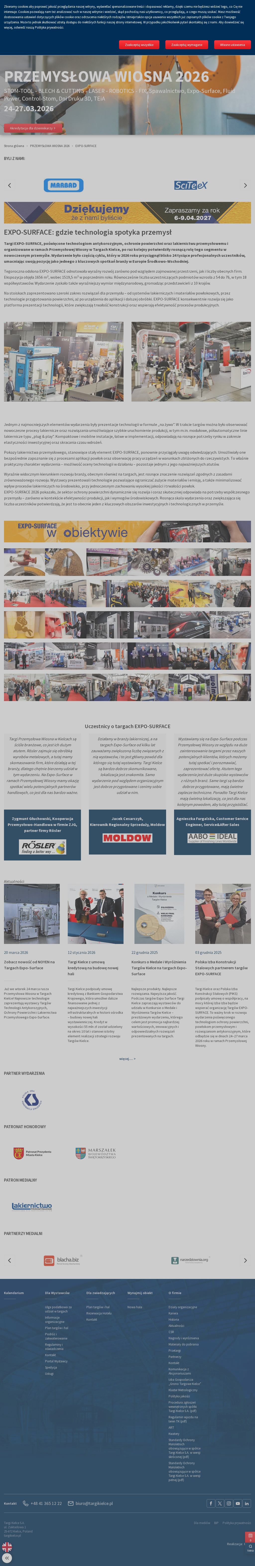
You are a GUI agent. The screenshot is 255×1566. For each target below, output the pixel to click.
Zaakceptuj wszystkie (139, 45)
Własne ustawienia (232, 45)
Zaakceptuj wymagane (186, 45)
